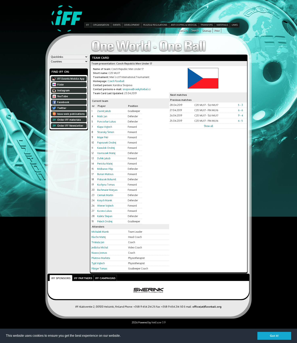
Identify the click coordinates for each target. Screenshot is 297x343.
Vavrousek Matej (106, 153)
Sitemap (206, 30)
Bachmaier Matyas (107, 189)
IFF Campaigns (105, 278)
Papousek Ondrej (106, 142)
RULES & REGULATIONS (155, 24)
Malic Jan (102, 116)
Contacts (183, 30)
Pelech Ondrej (104, 221)
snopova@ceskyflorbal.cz (137, 89)
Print (216, 30)
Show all (208, 126)
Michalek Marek (100, 231)
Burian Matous (105, 174)
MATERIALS (222, 24)
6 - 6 (240, 110)
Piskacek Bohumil (106, 179)
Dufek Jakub (103, 158)
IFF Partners (83, 278)
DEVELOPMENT (131, 24)
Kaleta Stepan (104, 216)
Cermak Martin (105, 195)
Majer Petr (102, 137)
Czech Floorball (116, 81)
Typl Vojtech (98, 263)
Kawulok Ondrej (106, 147)
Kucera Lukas (104, 210)
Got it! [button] (274, 335)
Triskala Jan (98, 242)
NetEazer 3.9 (158, 322)
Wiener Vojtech (105, 205)
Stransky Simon (105, 132)
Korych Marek (104, 200)
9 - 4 (240, 115)
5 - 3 (240, 105)
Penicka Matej (105, 163)
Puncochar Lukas (106, 121)
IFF (87, 24)
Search (195, 30)
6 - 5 (240, 120)
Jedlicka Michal (100, 247)
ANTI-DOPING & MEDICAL (184, 24)
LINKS (235, 24)
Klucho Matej (99, 237)
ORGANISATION (101, 24)
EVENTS (116, 24)
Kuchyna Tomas (106, 184)
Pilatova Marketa (101, 258)
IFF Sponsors (61, 278)
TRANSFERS (207, 24)
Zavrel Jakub (104, 111)
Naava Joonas (99, 252)
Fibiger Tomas (99, 268)
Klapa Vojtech (104, 126)
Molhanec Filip (105, 168)
